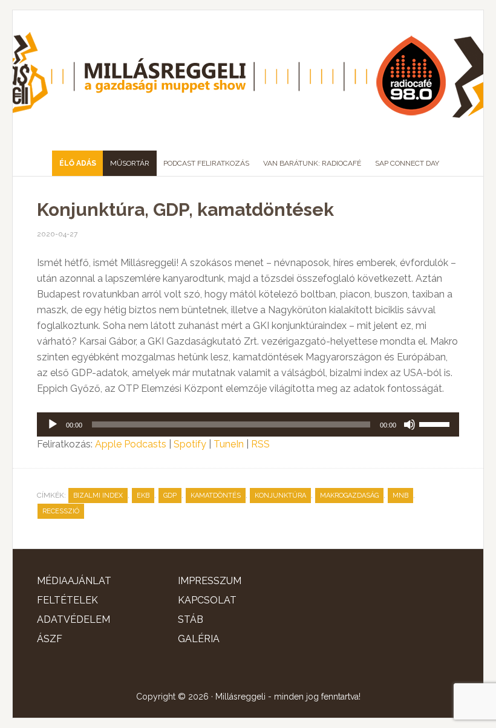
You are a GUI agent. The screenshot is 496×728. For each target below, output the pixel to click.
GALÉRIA (199, 639)
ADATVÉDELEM (73, 619)
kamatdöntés (216, 495)
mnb (400, 495)
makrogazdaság (349, 495)
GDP (170, 495)
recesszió (60, 511)
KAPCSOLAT (207, 600)
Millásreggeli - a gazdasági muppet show (248, 75)
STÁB (190, 619)
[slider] (436, 423)
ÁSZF (49, 639)
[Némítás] (409, 424)
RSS (260, 444)
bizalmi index (98, 495)
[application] (248, 424)
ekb (143, 495)
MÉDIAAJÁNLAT (74, 581)
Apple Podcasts (130, 444)
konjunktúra (280, 495)
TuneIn (229, 444)
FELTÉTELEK (67, 600)
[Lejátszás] (53, 424)
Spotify (190, 444)
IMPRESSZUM (209, 581)
